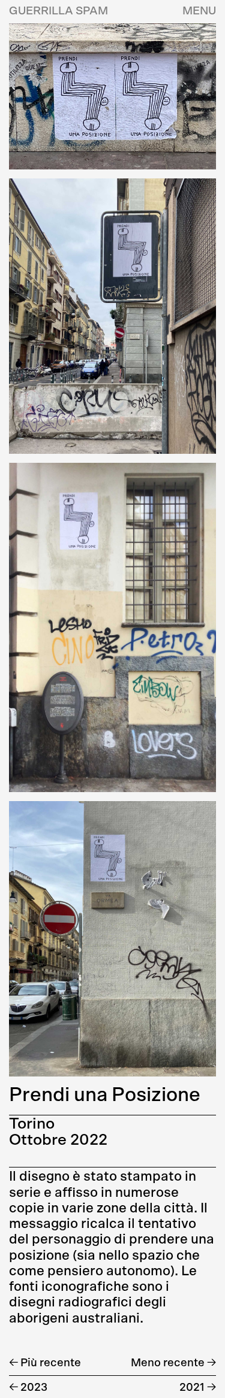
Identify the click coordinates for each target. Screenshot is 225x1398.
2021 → (197, 1387)
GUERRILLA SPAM (58, 11)
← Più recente (45, 1363)
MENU (199, 11)
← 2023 (28, 1387)
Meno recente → (173, 1363)
